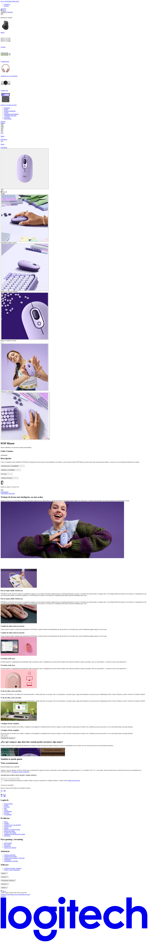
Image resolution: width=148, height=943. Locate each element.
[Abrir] (2, 131)
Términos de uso (5, 894)
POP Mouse (4, 139)
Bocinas (6, 828)
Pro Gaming (7, 844)
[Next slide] (6, 735)
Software (3, 121)
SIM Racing (7, 846)
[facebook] (4, 791)
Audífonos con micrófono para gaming (14, 834)
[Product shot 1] (25, 168)
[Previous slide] (2, 735)
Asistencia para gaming (10, 856)
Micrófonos (7, 835)
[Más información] (2, 342)
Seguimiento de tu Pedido (11, 861)
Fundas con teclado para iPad (12, 829)
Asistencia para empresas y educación (14, 858)
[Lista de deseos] (2, 127)
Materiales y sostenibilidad (8, 470)
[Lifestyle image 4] (25, 367)
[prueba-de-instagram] (1, 791)
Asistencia (3, 9)
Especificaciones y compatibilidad (9, 466)
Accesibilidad (7, 814)
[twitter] (3, 791)
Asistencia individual (9, 855)
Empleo (6, 805)
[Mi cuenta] (2, 129)
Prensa (6, 810)
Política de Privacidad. (74, 780)
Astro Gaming (8, 843)
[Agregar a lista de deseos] (2, 190)
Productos (3, 12)
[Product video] (25, 416)
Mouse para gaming (9, 831)
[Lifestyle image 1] (25, 218)
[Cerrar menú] (2, 14)
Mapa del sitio (26, 894)
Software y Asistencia (6, 478)
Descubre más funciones (7, 738)
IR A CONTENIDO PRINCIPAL (10, 1)
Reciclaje (6, 813)
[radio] (1, 455)
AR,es (4, 10)
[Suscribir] (18, 779)
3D (3, 193)
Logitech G (7, 4)
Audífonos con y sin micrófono (12, 825)
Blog (5, 808)
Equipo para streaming (10, 847)
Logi (2, 133)
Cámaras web (7, 826)
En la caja (3, 474)
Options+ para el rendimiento (12, 870)
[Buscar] (2, 125)
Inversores (7, 807)
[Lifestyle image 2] (25, 267)
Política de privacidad (16, 894)
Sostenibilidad (8, 811)
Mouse (2, 136)
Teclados (6, 823)
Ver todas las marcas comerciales (20, 772)
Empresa (6, 6)
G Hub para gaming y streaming (12, 868)
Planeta (3, 123)
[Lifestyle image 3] (25, 316)
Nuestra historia (8, 803)
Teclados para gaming (10, 832)
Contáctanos (7, 859)
